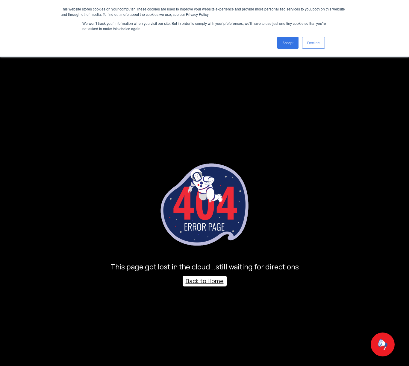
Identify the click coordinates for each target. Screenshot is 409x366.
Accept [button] (287, 42)
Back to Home (205, 281)
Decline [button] (313, 42)
